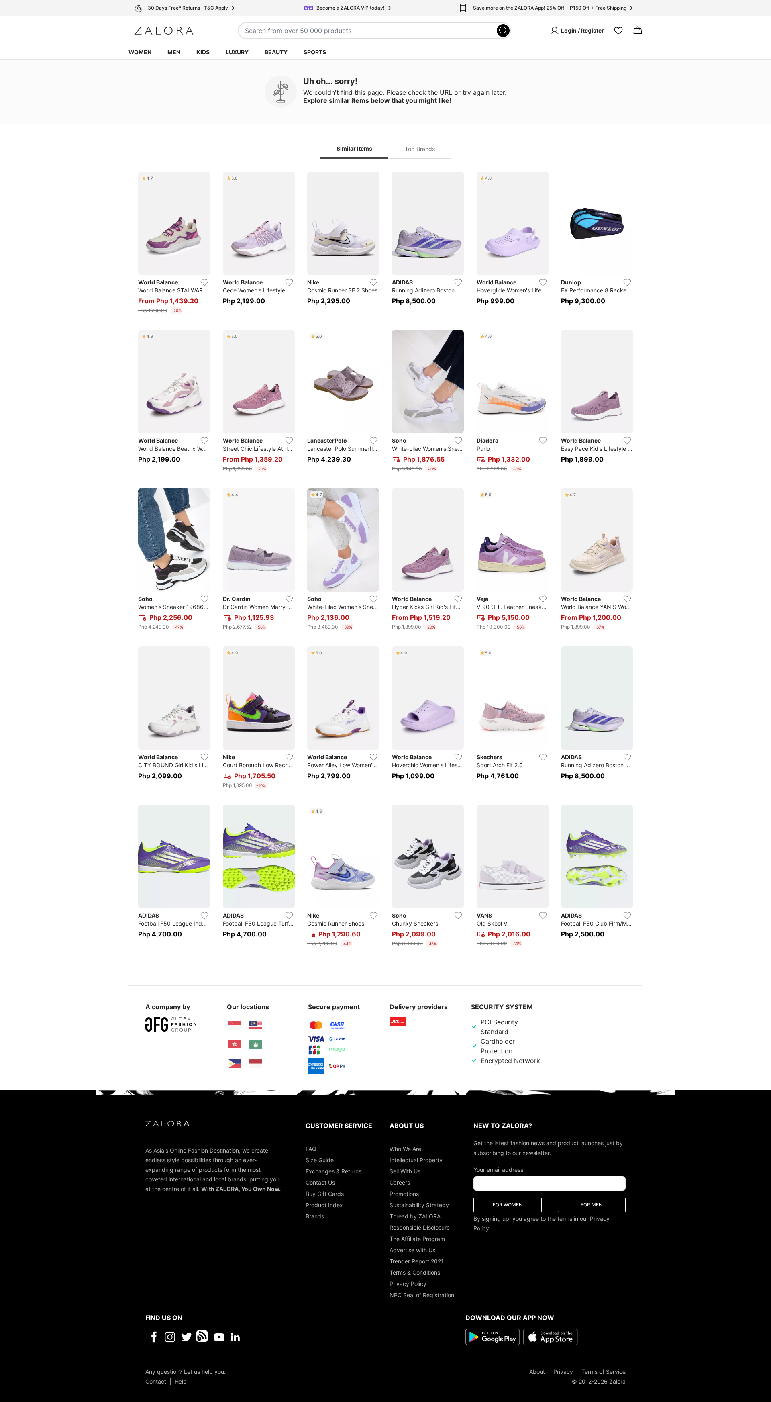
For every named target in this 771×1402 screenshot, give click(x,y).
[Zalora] (163, 31)
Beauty (276, 52)
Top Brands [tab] (420, 148)
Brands (315, 1215)
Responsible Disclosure (420, 1227)
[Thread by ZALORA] (203, 1336)
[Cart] (637, 30)
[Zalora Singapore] (235, 1025)
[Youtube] (219, 1336)
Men (173, 52)
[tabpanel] (385, 561)
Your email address (498, 1169)
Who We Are (405, 1148)
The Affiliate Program (417, 1238)
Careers (400, 1182)
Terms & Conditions (415, 1272)
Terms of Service (603, 1371)
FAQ (311, 1148)
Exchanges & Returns (333, 1170)
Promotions (404, 1193)
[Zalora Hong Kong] (235, 1044)
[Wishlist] (618, 30)
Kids (203, 52)
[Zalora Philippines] (235, 1064)
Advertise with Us (412, 1249)
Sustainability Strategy (419, 1204)
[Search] (503, 30)
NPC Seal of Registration (422, 1294)
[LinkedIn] (235, 1336)
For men (591, 1204)
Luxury (237, 52)
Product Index (324, 1204)
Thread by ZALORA (415, 1215)
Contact (155, 1380)
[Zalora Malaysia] (256, 1025)
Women (139, 52)
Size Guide (320, 1159)
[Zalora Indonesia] (256, 1064)
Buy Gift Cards (325, 1193)
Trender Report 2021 (417, 1260)
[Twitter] (186, 1336)
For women (507, 1204)
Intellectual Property (416, 1159)
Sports (315, 52)
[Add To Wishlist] (204, 282)
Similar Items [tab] (354, 148)
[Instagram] (170, 1336)
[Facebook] (153, 1336)
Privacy (563, 1371)
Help (181, 1380)
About (537, 1371)
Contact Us (320, 1182)
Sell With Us (405, 1170)
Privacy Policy (408, 1283)
